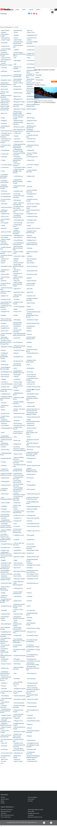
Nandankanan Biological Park (17, 470)
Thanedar (4, 688)
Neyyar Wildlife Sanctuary (18, 485)
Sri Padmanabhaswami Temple (6, 655)
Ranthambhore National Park (5, 571)
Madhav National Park (33, 387)
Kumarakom (30, 368)
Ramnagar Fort (5, 565)
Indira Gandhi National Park (30, 284)
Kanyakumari (31, 326)
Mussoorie (30, 449)
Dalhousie (4, 191)
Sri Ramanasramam (19, 655)
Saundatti (4, 610)
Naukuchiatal (5, 478)
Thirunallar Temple (20, 699)
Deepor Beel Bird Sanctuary (18, 196)
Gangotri (3, 228)
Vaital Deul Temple (19, 731)
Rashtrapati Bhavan (20, 571)
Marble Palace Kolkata (5, 417)
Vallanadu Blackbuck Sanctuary (32, 731)
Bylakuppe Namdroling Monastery (33, 130)
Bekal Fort (4, 86)
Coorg (3, 171)
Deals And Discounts (5, 817)
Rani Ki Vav (17, 568)
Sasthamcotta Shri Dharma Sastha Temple (19, 605)
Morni (29, 437)
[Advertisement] (28, 4)
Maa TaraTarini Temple (18, 386)
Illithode (3, 280)
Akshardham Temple (4, 35)
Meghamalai (31, 425)
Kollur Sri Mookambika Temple (4, 356)
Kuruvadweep (5, 374)
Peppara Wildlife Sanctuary (5, 530)
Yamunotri (17, 759)
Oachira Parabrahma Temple (19, 493)
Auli (15, 64)
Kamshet (4, 323)
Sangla (3, 593)
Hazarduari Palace (6, 266)
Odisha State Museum (33, 494)
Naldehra (4, 465)
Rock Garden (17, 576)
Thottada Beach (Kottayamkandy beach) (5, 710)
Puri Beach (17, 547)
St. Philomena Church (33, 661)
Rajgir (15, 560)
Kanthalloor (17, 326)
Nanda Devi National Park (4, 470)
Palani (16, 509)
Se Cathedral (31, 610)
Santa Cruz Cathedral (4, 596)
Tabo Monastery (32, 673)
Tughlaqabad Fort (6, 718)
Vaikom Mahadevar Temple (19, 728)
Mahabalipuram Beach (18, 394)
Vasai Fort (4, 743)
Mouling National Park (6, 440)
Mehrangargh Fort (6, 428)
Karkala (29, 328)
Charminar (17, 139)
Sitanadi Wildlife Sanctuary (5, 635)
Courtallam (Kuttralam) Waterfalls (4, 176)
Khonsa (3, 350)
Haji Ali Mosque (32, 259)
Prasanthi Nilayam (6, 544)
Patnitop (29, 521)
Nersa (28, 481)
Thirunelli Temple (32, 699)
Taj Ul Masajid (31, 678)
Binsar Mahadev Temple (18, 117)
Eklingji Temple (19, 213)
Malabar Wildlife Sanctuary (18, 402)
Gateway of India (6, 232)
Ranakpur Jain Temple (33, 565)
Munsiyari (17, 447)
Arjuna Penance (6, 58)
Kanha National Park (33, 323)
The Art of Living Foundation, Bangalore (33, 688)
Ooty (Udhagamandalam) (6, 498)
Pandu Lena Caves (19, 515)
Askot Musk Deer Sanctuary (5, 60)
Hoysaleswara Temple (17, 274)
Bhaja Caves (17, 96)
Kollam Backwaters (32, 353)
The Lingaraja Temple (17, 692)
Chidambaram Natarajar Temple (18, 150)
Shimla (3, 620)
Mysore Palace (18, 454)
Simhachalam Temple (33, 628)
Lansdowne (17, 379)
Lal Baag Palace (31, 376)
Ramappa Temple (6, 563)
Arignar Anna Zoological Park (31, 54)
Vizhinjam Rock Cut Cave (5, 756)
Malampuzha (31, 403)
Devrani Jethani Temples (5, 200)
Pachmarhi (17, 502)
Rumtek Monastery (33, 576)
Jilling (29, 306)
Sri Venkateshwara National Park (32, 655)
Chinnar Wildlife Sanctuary (31, 154)
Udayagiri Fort (31, 718)
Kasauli (29, 331)
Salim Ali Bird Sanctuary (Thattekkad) (5, 588)
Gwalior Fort (5, 259)
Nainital (3, 462)
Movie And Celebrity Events (7, 815)
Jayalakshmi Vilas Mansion (6, 306)
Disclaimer (30, 801)
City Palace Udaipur (33, 164)
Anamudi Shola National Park (18, 42)
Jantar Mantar (31, 303)
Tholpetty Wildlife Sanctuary (19, 706)
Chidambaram (5, 150)
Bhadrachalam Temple (31, 92)
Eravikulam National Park (17, 216)
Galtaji (3, 225)
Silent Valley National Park (17, 628)
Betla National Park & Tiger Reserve (33, 89)
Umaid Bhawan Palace (33, 721)
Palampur (4, 509)
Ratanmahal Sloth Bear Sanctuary (32, 571)
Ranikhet (30, 568)
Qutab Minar (17, 550)
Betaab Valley (18, 89)
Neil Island (30, 478)
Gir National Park (6, 235)
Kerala (37, 77)
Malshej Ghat (31, 406)
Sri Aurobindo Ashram (4, 646)
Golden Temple (31, 237)
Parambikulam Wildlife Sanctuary (6, 520)
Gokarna (29, 235)
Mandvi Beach (5, 413)
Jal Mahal (16, 299)
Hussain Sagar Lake (5, 278)
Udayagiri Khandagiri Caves (5, 720)
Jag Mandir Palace (19, 292)
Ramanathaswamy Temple (32, 560)
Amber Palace (18, 40)
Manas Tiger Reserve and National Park (33, 409)
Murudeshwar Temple (33, 447)
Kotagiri (29, 356)
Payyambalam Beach (33, 523)
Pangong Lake (31, 515)
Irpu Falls (30, 288)
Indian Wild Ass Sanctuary (5, 284)
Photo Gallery (31, 811)
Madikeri (16, 390)
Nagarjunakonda (6, 458)
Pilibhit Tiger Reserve (33, 531)
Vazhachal (4, 746)
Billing (29, 113)
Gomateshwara (18, 240)
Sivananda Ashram (32, 635)
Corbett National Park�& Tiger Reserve (18, 170)
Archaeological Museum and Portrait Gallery (19, 54)
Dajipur (29, 181)
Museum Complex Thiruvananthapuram (19, 449)
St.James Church (6, 664)
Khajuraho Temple (6, 347)
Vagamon (30, 724)
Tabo (15, 673)
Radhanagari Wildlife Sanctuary (6, 553)
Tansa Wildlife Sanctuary (18, 683)
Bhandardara (5, 99)
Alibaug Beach (5, 38)
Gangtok (16, 228)
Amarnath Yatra (32, 38)
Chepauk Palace (18, 141)
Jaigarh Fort (4, 296)
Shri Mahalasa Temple (30, 624)
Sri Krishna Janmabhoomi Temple (32, 646)
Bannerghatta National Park (17, 80)
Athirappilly (17, 60)
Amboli (29, 40)
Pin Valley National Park (4, 535)
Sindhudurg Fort (6, 632)
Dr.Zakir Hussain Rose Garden (18, 207)
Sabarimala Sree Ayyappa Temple (5, 578)
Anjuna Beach (5, 46)
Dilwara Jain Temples (33, 204)
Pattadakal (4, 523)
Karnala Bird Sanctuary (17, 330)
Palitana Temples (32, 509)
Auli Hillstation (31, 64)
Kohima (16, 353)
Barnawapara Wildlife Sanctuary (6, 83)
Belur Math (4, 89)
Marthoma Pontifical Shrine (5, 420)
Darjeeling (17, 194)
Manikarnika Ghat (19, 413)
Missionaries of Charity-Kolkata (18, 432)
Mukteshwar (17, 444)
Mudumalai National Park (4, 444)
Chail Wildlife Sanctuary (5, 136)
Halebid (3, 261)
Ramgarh (29, 563)
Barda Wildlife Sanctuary (31, 80)
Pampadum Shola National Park (18, 511)
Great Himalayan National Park (18, 243)
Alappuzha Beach (32, 35)
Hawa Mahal (30, 263)
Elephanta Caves (32, 213)
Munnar (3, 447)
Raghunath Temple (19, 553)
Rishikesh (4, 576)
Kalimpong (17, 320)
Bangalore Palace (6, 80)
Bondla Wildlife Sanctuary (18, 123)
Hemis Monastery (32, 266)
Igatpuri (29, 278)
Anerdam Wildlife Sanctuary (32, 42)
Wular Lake (4, 759)
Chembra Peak (31, 139)
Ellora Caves (5, 216)
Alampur (16, 35)
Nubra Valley (5, 494)
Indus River (17, 288)
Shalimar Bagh (5, 614)
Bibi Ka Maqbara (32, 109)
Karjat (15, 328)
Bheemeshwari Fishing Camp (5, 101)
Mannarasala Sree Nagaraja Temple (32, 413)
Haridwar (29, 261)
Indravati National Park (6, 288)
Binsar (3, 118)
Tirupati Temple (6, 715)
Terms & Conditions (32, 797)
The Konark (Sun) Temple (6, 692)
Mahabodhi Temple (33, 394)
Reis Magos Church (33, 574)
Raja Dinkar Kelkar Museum (6, 556)
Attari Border (31, 60)
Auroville (4, 67)
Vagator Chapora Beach (5, 728)
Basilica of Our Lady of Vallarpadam (33, 83)
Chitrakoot (17, 156)
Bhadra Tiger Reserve (4, 92)
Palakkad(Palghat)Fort (33, 506)
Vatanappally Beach (33, 743)
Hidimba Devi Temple (4, 270)
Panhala (3, 518)
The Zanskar (5, 696)
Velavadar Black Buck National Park (18, 749)
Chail (28, 133)
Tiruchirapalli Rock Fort (32, 710)
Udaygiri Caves (18, 721)
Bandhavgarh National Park (17, 75)
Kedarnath (17, 338)
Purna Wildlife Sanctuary (31, 547)
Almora (16, 38)
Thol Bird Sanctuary (3, 706)
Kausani (29, 334)
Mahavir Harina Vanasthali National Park (32, 398)
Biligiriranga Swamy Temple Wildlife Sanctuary (18, 113)
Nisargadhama (31, 485)
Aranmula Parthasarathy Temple (4, 54)
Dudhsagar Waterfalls (4, 211)
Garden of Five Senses (33, 228)
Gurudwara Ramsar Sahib (6, 256)
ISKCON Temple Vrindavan (5, 292)
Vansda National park (18, 740)
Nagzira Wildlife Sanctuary (18, 458)
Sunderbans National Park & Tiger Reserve (5, 673)
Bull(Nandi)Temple (7, 131)
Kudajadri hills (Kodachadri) (31, 361)
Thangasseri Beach (19, 688)
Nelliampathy (5, 481)
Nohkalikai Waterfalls (4, 489)
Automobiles (31, 815)
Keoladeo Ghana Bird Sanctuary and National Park (6, 342)
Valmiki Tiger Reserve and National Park (17, 735)
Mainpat (3, 403)
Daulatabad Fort (32, 194)
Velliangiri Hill (31, 749)
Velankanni (4, 749)
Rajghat (3, 560)
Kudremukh (4, 364)
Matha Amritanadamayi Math (33, 420)
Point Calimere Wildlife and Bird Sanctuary (5, 539)
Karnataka (39, 75)
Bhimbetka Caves (32, 102)
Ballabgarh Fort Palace (31, 71)
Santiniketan (18, 596)
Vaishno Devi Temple (4, 731)
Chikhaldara (30, 150)
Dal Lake (29, 186)
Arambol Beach (31, 50)
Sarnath (29, 601)
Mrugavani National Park (32, 440)
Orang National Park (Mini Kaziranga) (18, 498)
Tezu (15, 686)
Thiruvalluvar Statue (4, 703)
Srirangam (17, 659)
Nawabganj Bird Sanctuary (18, 478)
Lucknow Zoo (31, 384)
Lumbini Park (5, 387)
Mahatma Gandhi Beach (18, 398)
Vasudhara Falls (18, 743)
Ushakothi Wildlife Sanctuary (6, 724)
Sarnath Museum (6, 606)
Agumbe (3, 32)
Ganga (29, 225)
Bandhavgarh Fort (6, 75)
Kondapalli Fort (18, 356)
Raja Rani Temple (19, 556)
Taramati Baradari (32, 683)
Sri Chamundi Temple (17, 646)
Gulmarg (29, 248)
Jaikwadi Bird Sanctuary (17, 295)
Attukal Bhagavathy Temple (6, 64)
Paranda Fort (17, 521)
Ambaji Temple (5, 40)
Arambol (16, 50)
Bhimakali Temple (19, 102)
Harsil (3, 263)
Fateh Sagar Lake (19, 220)
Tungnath (17, 718)
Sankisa (29, 593)
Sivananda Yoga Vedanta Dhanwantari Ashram (5, 640)
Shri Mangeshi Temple (5, 628)
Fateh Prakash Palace (5, 220)
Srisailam (4, 661)
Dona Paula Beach (6, 207)
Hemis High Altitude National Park (18, 266)
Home (17, 9)
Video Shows (4, 813)
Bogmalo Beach (18, 120)
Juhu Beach (30, 309)
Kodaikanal (4, 353)
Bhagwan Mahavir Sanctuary (6, 96)
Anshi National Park (18, 46)
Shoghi (29, 620)
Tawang (3, 686)
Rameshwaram (18, 563)
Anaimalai (4, 42)
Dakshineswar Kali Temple (19, 186)
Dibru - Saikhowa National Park (18, 203)
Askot (28, 58)
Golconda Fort (18, 237)
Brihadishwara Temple (5, 127)
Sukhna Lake (5, 668)
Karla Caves (4, 331)
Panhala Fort (17, 518)
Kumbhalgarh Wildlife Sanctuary (18, 371)
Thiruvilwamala (32, 703)
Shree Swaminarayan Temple (17, 623)
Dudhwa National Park (18, 211)
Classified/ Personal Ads (33, 813)
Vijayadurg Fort (18, 753)
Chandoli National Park (32, 136)
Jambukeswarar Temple (18, 303)
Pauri (15, 523)
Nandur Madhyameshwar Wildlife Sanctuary (31, 469)
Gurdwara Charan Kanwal (6, 252)
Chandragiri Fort (6, 139)
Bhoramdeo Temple (20, 109)
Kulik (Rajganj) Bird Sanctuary (5, 368)
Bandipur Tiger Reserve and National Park (32, 75)
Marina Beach (18, 417)
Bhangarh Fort (18, 99)
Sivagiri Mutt (18, 635)
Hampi (16, 261)
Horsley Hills (5, 274)
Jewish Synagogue (19, 306)
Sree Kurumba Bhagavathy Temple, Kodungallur (19, 640)
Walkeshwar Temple (17, 756)
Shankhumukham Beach (32, 614)
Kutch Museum (31, 374)
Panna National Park (33, 518)
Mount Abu (17, 440)
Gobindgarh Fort (19, 235)
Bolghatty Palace (32, 120)
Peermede (17, 526)
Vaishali (29, 728)
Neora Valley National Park (17, 481)
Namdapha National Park (19, 465)
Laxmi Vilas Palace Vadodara (32, 379)
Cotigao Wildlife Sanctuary (31, 171)
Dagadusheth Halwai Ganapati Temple (18, 181)
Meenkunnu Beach (19, 425)
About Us (3, 797)
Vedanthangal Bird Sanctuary (19, 745)
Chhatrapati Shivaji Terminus (32, 146)
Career (31, 9)
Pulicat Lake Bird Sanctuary (18, 544)
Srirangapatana (31, 659)
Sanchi (29, 588)
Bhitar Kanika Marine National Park (33, 105)
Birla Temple (31, 118)
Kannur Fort (4, 326)
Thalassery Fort (31, 686)
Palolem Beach (5, 512)
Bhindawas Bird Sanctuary (18, 105)
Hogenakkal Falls (32, 271)
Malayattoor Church (4, 406)
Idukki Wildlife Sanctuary (18, 278)
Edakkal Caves (5, 213)
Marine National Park (33, 417)
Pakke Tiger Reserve (17, 506)
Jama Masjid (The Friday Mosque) (6, 303)
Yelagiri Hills (31, 759)
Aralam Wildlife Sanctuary (5, 49)
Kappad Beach (5, 328)
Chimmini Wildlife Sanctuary (19, 154)
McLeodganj (5, 425)
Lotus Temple (18, 384)
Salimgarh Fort (18, 588)
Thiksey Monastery (19, 696)
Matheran (4, 423)
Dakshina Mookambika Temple (4, 186)
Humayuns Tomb (32, 274)
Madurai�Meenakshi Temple (33, 390)
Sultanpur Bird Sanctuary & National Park (32, 668)
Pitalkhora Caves (19, 535)
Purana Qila (30, 544)
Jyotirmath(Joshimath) (33, 312)
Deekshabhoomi (6, 196)
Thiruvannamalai (19, 703)
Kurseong (30, 372)
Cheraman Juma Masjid (5, 146)
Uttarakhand (39, 80)
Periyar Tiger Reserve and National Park (17, 530)
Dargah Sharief (5, 194)
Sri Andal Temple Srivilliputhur (31, 640)
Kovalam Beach (18, 361)
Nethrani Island (6, 485)
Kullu (15, 368)
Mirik (2, 432)
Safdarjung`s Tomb (32, 579)
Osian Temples (5, 502)
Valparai (29, 736)
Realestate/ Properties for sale (35, 817)
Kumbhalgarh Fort (6, 372)
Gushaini (29, 256)
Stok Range (17, 664)
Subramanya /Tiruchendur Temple (32, 663)
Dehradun (30, 196)
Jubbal (15, 309)
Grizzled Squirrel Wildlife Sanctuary (31, 243)
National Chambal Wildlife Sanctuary (6, 474)
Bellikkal (29, 86)
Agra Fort (30, 30)
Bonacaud (4, 123)
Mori (15, 437)
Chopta (3, 160)
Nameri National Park (33, 465)
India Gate (17, 280)
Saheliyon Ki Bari (6, 583)
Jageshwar (30, 292)
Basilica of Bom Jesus (18, 83)
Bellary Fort (17, 86)
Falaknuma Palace (32, 216)
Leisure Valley (18, 382)
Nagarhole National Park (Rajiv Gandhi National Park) (32, 453)
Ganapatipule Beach (17, 225)
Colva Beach (5, 167)
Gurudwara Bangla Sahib (32, 252)
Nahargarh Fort (31, 458)
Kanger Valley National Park (17, 323)
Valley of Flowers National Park (5, 736)
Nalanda (29, 462)
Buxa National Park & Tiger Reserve (19, 130)
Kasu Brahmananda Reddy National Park (19, 334)
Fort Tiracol (30, 223)
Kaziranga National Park (4, 338)
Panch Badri (30, 512)
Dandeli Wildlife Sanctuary (31, 191)
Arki (15, 58)
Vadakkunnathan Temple (18, 724)
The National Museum (30, 692)
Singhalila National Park (19, 631)
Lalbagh (3, 379)
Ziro (2, 763)
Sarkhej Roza (18, 601)
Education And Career (6, 811)
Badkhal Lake (31, 67)
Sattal (29, 606)
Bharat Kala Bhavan (33, 99)
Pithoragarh (30, 535)
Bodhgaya (4, 120)
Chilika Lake (5, 154)
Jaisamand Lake (6, 299)
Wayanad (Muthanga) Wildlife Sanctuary (33, 756)
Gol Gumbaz (4, 237)
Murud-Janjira (5, 449)
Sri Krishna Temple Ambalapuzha (4, 650)
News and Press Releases (7, 809)
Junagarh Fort (5, 311)
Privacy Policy (31, 799)
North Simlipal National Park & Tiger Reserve (18, 489)
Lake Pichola (5, 376)
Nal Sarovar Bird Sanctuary (18, 462)
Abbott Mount (5, 30)
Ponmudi (16, 539)
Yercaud (3, 761)
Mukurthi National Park (32, 444)
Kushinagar (17, 374)
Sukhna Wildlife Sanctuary (18, 668)
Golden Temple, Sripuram (5, 240)
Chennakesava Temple (5, 141)
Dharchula (4, 204)
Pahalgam (4, 506)
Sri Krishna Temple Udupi (19, 650)
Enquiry (2, 801)
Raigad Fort (30, 553)
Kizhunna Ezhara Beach (31, 350)
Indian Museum (31, 280)
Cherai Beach (31, 141)
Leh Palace (4, 382)
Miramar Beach (31, 428)
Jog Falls (3, 309)
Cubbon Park (31, 176)
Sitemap (3, 803)
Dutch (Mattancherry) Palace (33, 211)
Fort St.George (18, 223)
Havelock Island (18, 263)
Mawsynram (30, 423)
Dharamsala (17, 200)
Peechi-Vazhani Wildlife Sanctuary (6, 526)
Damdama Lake (18, 191)
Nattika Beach (31, 474)
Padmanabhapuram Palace (32, 502)
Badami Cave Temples (17, 67)
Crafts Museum (18, 176)
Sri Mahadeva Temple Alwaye (33, 650)
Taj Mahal (17, 678)
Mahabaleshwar (6, 394)
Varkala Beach (31, 740)
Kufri (28, 364)
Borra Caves (30, 123)
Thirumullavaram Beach (6, 699)
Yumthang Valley (32, 761)
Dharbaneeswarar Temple (31, 200)
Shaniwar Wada (18, 614)
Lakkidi (16, 376)
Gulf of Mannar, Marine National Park (18, 248)
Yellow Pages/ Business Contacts (35, 809)
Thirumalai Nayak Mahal (32, 695)
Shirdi (15, 620)
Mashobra (17, 420)
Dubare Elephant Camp (31, 207)
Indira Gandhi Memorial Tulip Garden (17, 284)
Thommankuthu (32, 706)
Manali (3, 410)
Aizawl (16, 32)
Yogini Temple (18, 761)
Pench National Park (33, 526)
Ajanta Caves (31, 32)
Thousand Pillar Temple (18, 710)
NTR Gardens (31, 489)
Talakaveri (4, 683)
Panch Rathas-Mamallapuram (5, 515)
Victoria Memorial (6, 753)
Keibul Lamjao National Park (30, 338)
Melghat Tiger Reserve (17, 428)
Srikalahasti (4, 659)
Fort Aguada (4, 223)
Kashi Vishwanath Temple (6, 334)
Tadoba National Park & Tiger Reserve (5, 678)
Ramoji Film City (19, 565)
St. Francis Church (19, 661)
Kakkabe (3, 315)
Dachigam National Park (4, 181)
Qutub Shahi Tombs (33, 550)
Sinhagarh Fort (31, 632)
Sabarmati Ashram (19, 579)
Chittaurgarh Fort (32, 156)
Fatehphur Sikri (31, 220)
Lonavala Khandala (7, 384)
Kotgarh (3, 361)
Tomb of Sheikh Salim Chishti (18, 715)
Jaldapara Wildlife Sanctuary (32, 299)
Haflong (16, 259)
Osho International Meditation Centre (32, 498)
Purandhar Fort (5, 547)
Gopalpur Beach (31, 240)
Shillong (29, 617)
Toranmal (30, 715)
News (24, 9)
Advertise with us (5, 799)
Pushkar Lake (5, 550)
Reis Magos (17, 574)
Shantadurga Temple (4, 617)
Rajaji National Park (33, 556)
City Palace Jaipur (6, 164)
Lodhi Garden (31, 382)
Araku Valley (31, 46)
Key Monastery (18, 342)
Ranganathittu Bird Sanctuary (5, 567)
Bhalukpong (30, 96)
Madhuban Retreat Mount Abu (6, 390)
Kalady (16, 315)
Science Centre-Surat (18, 610)
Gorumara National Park (4, 243)
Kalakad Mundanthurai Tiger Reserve (32, 315)
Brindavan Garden (19, 127)
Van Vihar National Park (6, 740)
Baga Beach (17, 71)
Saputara (29, 596)
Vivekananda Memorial (30, 753)
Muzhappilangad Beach (5, 454)
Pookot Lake (30, 539)
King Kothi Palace (19, 350)
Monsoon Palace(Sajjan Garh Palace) (31, 432)
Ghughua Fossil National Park (31, 231)
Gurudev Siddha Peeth (18, 252)
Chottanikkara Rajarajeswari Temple (17, 160)
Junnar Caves (18, 311)
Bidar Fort (4, 113)
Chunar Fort (30, 160)
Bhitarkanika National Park (4, 109)
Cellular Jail (17, 133)
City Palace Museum (17, 164)
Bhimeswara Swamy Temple (4, 105)
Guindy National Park (5, 248)
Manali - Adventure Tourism (19, 409)
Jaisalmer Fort (31, 296)
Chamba (16, 136)
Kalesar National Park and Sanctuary (6, 319)
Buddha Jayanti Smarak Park (31, 127)
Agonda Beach (18, 30)
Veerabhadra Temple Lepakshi (32, 745)
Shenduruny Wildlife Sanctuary (18, 617)
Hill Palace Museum (16, 270)
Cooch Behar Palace (20, 167)
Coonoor (29, 167)
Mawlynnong (18, 423)
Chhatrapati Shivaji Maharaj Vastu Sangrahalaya (19, 145)
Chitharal (4, 156)
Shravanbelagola (6, 624)
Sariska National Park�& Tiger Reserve (5, 600)
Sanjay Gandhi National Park (17, 592)
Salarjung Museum (32, 583)
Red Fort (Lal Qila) (6, 574)
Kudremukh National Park (17, 364)
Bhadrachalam (18, 93)
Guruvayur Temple (19, 256)
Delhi (37, 72)
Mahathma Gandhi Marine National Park (6, 398)
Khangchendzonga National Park (19, 346)
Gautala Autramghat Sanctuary (16, 231)
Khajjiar (29, 342)
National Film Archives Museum (18, 474)
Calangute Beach (6, 133)
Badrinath (4, 71)
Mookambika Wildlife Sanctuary (6, 436)
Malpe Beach (18, 406)
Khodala (29, 347)
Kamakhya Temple (32, 320)
